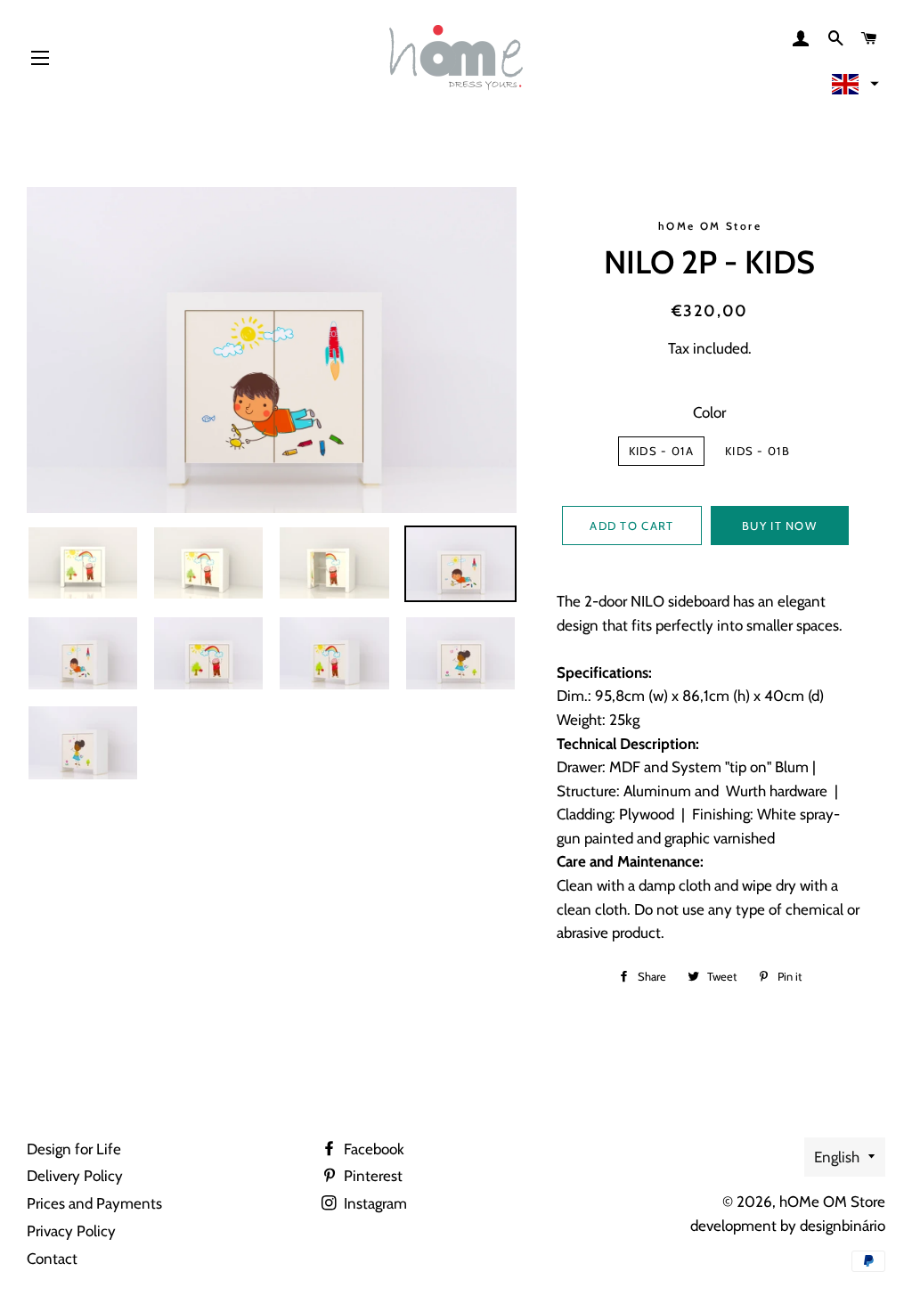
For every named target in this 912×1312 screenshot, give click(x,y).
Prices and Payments (94, 1203)
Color (709, 412)
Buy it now (779, 525)
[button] (853, 83)
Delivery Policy (75, 1176)
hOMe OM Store (832, 1201)
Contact (52, 1258)
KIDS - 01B (757, 451)
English (836, 1157)
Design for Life (74, 1149)
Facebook (372, 1149)
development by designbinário (787, 1226)
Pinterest (371, 1176)
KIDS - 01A (661, 451)
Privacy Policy (71, 1231)
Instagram (373, 1203)
